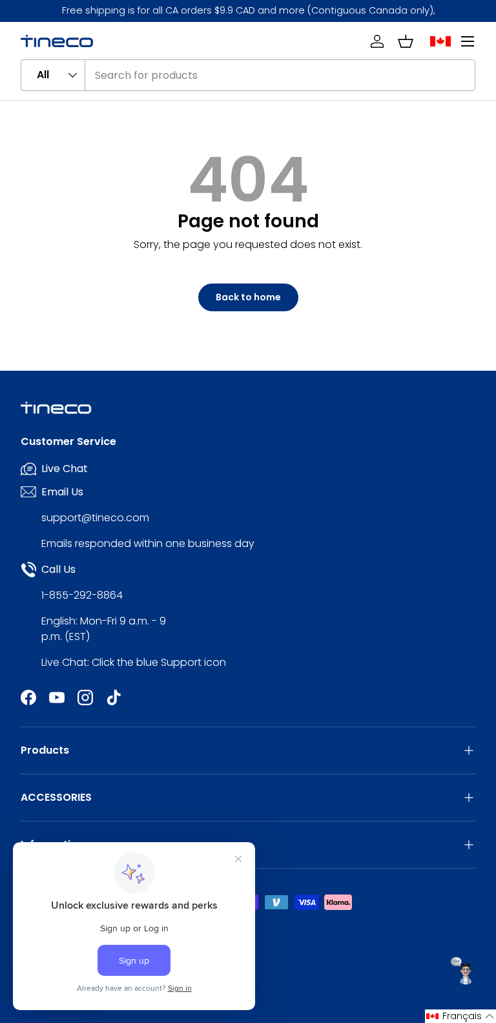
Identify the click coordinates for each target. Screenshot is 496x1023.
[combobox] (248, 75)
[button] (405, 41)
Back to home (248, 297)
